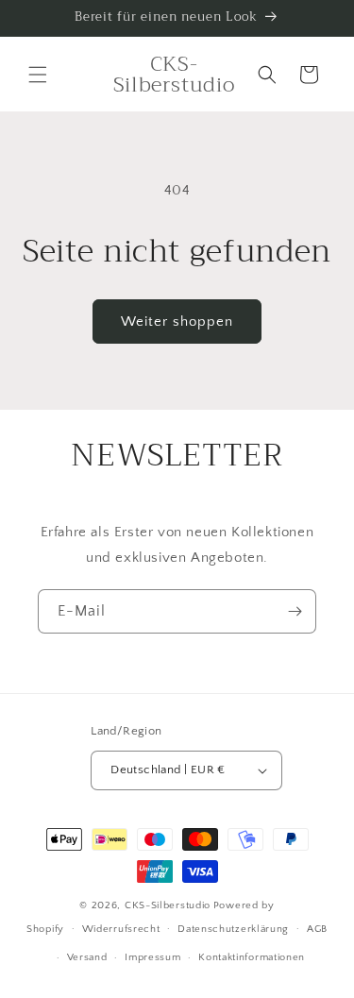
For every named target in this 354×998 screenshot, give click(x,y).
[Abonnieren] (294, 611)
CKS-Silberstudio (168, 905)
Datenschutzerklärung (233, 929)
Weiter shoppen (177, 321)
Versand (87, 957)
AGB (317, 929)
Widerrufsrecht (121, 929)
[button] (38, 74)
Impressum (152, 957)
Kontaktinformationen (251, 957)
